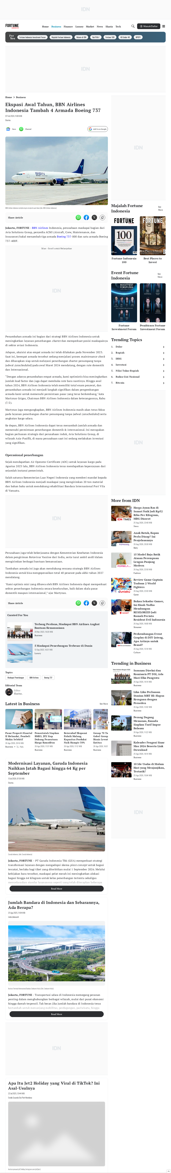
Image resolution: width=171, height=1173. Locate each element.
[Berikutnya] (109, 723)
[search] (133, 26)
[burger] (164, 26)
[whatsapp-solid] (78, 217)
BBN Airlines (40, 228)
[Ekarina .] (9, 692)
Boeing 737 (64, 236)
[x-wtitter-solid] (94, 217)
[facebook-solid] (86, 217)
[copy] (102, 217)
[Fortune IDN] (12, 26)
